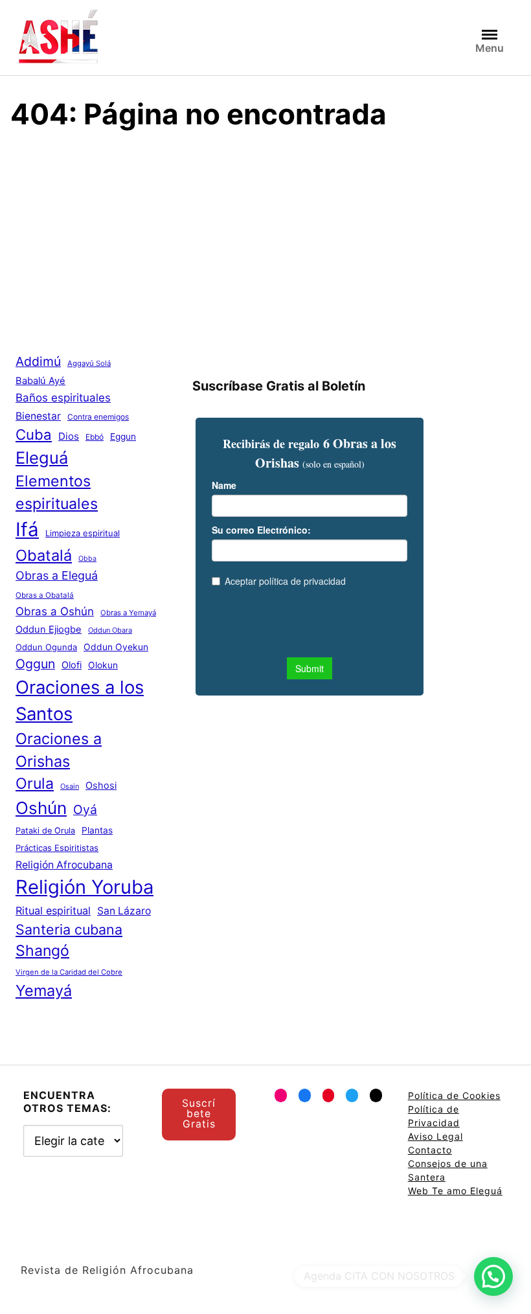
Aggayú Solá (89, 363)
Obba (87, 558)
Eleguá (42, 457)
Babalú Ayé (40, 381)
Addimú (38, 361)
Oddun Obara (110, 630)
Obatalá (44, 555)
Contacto (430, 1149)
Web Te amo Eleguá (455, 1190)
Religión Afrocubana (64, 865)
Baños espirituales (63, 397)
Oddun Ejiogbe (49, 629)
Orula (35, 784)
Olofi (72, 665)
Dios (68, 436)
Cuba (34, 434)
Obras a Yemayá (128, 612)
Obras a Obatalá (45, 595)
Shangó (42, 951)
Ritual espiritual (53, 910)
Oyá (85, 809)
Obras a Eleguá (57, 575)
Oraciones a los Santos (80, 700)
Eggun (123, 436)
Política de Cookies (454, 1095)
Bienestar (38, 416)
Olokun (103, 665)
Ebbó (94, 437)
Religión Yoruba (84, 887)
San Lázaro (124, 911)
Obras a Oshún (55, 611)
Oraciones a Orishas (59, 750)
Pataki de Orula (45, 830)
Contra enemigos (98, 417)
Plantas (97, 830)
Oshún (41, 808)
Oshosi (101, 785)
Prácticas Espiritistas (57, 848)
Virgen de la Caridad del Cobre (69, 972)
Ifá (27, 529)
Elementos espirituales (57, 492)
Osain (69, 786)
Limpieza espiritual (82, 533)
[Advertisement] (265, 239)
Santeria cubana (69, 929)
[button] (493, 1276)
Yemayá (44, 990)
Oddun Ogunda (46, 647)
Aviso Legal (435, 1136)
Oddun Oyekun (116, 647)
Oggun (35, 664)
